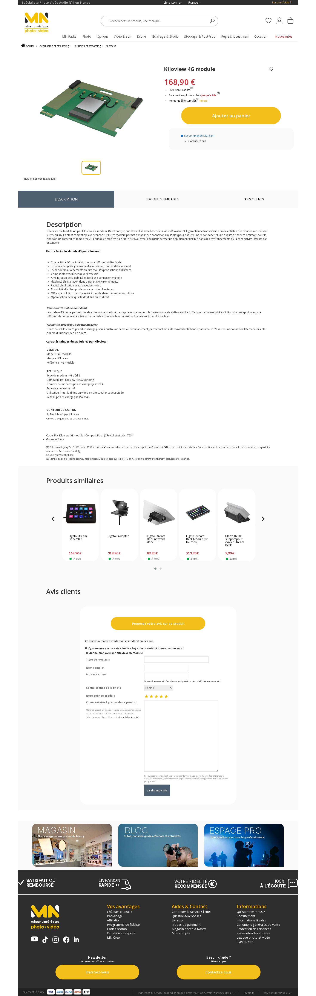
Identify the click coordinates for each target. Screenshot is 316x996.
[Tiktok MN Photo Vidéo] (45, 940)
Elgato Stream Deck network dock (156, 539)
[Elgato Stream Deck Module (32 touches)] (198, 512)
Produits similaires (162, 199)
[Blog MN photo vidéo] (158, 845)
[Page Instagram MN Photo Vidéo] (55, 940)
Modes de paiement (186, 924)
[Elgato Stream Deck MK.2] (80, 512)
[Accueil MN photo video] (41, 23)
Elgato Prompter (118, 536)
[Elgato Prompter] (119, 512)
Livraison (178, 920)
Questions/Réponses (186, 916)
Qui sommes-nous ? (251, 911)
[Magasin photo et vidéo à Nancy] (72, 845)
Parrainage (115, 916)
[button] (155, 568)
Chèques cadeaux (119, 911)
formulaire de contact (129, 717)
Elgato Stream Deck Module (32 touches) (197, 539)
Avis (254, 199)
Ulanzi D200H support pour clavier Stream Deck (234, 540)
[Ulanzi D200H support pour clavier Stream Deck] (237, 512)
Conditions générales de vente (258, 924)
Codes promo (117, 929)
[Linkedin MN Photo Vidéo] (76, 939)
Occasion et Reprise (121, 933)
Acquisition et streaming (54, 46)
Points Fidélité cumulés (182, 101)
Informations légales (251, 920)
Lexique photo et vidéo (253, 937)
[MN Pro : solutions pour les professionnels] (244, 845)
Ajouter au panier (231, 116)
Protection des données (254, 929)
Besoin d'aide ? (281, 2)
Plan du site (245, 941)
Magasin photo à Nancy (189, 929)
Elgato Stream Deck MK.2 (78, 537)
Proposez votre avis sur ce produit (158, 623)
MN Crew (113, 937)
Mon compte (181, 933)
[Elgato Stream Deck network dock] (158, 512)
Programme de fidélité (123, 924)
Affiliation (114, 920)
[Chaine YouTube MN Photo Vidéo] (34, 939)
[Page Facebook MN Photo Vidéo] (66, 940)
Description (66, 199)
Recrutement (246, 916)
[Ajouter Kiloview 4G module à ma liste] (271, 69)
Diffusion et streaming (87, 46)
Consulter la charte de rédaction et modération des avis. (119, 641)
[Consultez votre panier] (290, 21)
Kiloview (111, 46)
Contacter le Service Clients (191, 911)
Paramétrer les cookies (253, 933)
